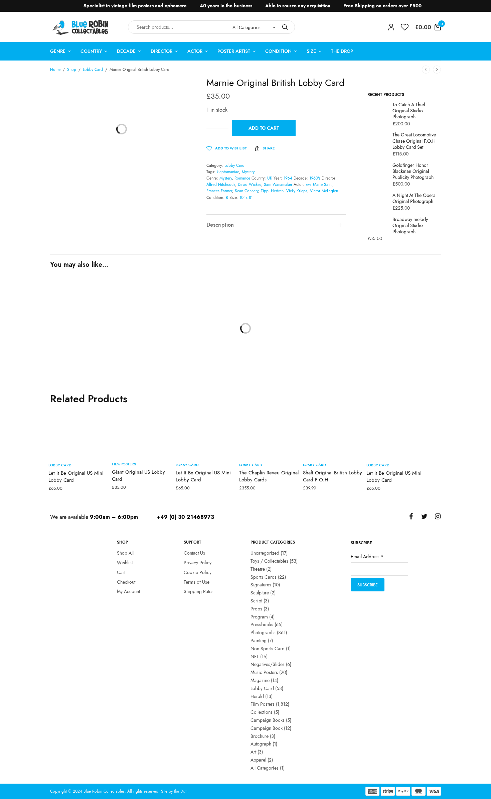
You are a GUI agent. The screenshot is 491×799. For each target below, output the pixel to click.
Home (55, 70)
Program (259, 616)
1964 (288, 178)
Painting (259, 640)
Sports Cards (264, 576)
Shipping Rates (198, 591)
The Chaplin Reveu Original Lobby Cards (269, 476)
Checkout (126, 581)
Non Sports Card (268, 648)
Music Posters (264, 672)
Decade (126, 51)
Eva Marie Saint (319, 185)
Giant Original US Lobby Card (138, 475)
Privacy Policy (197, 562)
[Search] (285, 27)
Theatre (258, 569)
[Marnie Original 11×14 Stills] (86, 324)
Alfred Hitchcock (220, 185)
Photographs (263, 632)
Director (161, 51)
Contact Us (194, 553)
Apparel (258, 760)
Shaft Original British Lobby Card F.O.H (332, 476)
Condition (278, 51)
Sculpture (260, 592)
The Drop (342, 51)
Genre (57, 51)
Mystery (248, 172)
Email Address (367, 556)
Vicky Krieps (296, 191)
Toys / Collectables (269, 561)
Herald (257, 696)
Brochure (260, 735)
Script (256, 600)
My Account (128, 591)
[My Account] (391, 27)
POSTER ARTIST (233, 51)
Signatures (261, 584)
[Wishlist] (404, 27)
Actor (194, 51)
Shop (71, 70)
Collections (262, 712)
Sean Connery (246, 191)
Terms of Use (196, 581)
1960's (314, 178)
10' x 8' (245, 198)
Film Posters (62, 378)
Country (91, 51)
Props (256, 608)
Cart (121, 572)
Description (220, 225)
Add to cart (264, 128)
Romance (242, 178)
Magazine (260, 680)
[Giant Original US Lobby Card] (142, 432)
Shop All (125, 553)
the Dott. (181, 791)
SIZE (311, 51)
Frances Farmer (219, 191)
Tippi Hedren (272, 191)
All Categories (265, 768)
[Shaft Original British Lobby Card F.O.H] (333, 432)
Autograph (261, 743)
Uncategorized (265, 553)
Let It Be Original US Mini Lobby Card (76, 476)
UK (269, 178)
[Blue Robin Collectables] (80, 27)
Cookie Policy (197, 572)
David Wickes (249, 185)
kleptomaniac (228, 172)
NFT (255, 656)
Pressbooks (262, 624)
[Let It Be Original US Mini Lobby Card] (78, 433)
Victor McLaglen (324, 191)
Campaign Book (267, 728)
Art (253, 752)
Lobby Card (93, 70)
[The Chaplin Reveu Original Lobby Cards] (269, 433)
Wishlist (125, 562)
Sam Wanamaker (278, 185)
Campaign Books (268, 720)
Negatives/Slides (268, 664)
